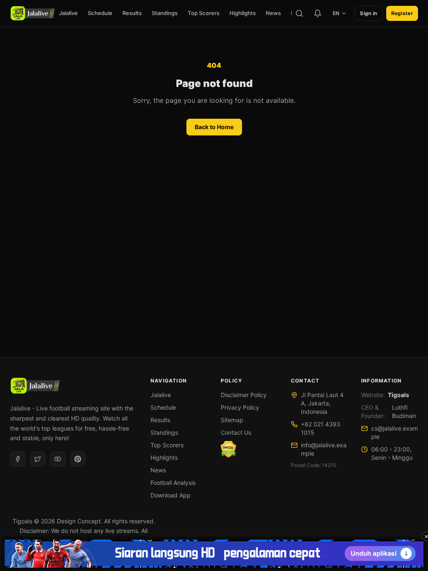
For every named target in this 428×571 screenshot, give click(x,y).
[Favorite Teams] (317, 13)
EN (336, 13)
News (273, 13)
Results (132, 13)
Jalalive (68, 13)
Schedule (100, 13)
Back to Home (214, 126)
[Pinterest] (77, 458)
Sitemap (232, 419)
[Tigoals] (32, 13)
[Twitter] (37, 458)
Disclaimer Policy (244, 394)
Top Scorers (203, 13)
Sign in (368, 13)
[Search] (299, 13)
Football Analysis (173, 482)
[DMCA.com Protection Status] (228, 449)
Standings (165, 13)
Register (402, 13)
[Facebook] (17, 458)
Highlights (242, 13)
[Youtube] (57, 458)
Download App (170, 495)
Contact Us (236, 432)
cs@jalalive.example (394, 432)
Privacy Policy (240, 407)
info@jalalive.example (323, 449)
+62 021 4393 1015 (320, 428)
